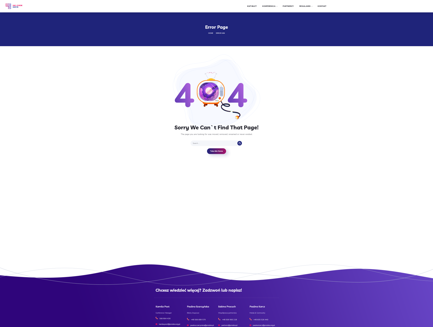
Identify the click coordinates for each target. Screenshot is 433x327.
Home (210, 33)
